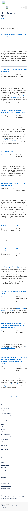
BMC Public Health (15, 97)
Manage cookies (13, 498)
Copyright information (6, 410)
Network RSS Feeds (5, 480)
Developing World (5, 465)
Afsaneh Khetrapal (20, 190)
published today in (12, 140)
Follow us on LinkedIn (5, 488)
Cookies (4, 498)
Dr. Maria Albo (19, 117)
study (24, 95)
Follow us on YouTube (5, 491)
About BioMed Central (6, 415)
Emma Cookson (20, 255)
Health (2, 462)
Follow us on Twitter (5, 483)
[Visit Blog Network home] (7, 7)
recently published (13, 384)
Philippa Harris (19, 156)
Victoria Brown (19, 332)
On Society (3, 431)
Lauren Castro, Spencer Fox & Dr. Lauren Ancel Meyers (21, 300)
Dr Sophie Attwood (20, 76)
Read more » (4, 62)
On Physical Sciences (5, 434)
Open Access (3, 467)
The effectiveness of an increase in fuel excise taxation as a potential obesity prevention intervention (13, 325)
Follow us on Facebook (6, 486)
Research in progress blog (6, 436)
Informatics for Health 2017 (12, 267)
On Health (3, 429)
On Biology (3, 424)
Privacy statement (22, 496)
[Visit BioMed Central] (4, 3)
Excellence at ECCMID (7, 151)
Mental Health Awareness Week (10, 225)
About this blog (5, 18)
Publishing (3, 472)
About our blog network (6, 408)
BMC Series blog (4, 439)
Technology (3, 470)
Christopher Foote (20, 41)
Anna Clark (19, 230)
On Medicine (3, 426)
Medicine (3, 460)
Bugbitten (3, 442)
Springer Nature (4, 507)
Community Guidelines (6, 413)
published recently (21, 308)
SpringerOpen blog (5, 449)
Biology (2, 457)
